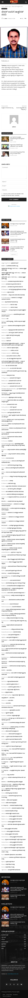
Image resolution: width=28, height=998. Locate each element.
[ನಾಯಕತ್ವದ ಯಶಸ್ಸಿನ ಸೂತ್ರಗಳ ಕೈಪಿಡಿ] (5, 225)
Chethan (3, 539)
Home (2, 6)
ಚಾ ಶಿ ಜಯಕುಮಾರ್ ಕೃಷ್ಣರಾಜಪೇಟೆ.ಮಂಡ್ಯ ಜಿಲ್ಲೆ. (10, 343)
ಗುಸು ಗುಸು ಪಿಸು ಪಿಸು (10, 458)
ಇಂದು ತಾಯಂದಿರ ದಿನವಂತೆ (15, 580)
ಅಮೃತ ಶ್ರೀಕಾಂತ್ (4, 697)
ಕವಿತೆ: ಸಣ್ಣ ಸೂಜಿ (13, 407)
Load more (13, 254)
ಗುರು (7, 318)
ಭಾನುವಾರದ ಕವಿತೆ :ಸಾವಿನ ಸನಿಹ (16, 409)
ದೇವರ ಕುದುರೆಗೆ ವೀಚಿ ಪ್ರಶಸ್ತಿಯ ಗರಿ (12, 731)
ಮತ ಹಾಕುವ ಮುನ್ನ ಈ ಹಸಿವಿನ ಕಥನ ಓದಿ (15, 281)
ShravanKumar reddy (6, 784)
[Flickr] (14, 984)
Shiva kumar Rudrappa (6, 504)
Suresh (3, 265)
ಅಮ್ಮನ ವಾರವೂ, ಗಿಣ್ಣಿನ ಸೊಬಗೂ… (13, 689)
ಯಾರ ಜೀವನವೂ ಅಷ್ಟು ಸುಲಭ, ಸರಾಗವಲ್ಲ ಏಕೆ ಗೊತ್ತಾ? (15, 583)
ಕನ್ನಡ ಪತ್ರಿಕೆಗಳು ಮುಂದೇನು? (14, 710)
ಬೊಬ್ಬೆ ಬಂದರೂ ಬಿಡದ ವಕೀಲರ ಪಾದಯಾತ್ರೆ (16, 294)
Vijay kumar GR (4, 508)
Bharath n (3, 501)
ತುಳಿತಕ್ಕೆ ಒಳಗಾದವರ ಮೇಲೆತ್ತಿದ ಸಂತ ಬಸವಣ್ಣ (14, 618)
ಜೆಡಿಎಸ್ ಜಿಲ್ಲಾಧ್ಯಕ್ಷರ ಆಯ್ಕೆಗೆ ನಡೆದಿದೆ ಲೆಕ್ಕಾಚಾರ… (16, 559)
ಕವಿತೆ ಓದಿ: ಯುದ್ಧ (15, 353)
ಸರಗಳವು (11, 480)
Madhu (3, 753)
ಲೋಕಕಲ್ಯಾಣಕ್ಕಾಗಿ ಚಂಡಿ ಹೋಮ (11, 793)
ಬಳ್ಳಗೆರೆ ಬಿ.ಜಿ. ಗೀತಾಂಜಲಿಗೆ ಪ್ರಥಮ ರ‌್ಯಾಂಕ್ (14, 746)
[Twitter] (11, 22)
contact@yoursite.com (12, 974)
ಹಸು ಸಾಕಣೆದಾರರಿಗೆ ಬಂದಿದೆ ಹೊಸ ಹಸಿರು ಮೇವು (15, 491)
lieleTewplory (4, 393)
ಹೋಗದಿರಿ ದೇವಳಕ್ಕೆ (17, 632)
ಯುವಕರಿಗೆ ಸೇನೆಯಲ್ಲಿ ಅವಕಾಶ (13, 573)
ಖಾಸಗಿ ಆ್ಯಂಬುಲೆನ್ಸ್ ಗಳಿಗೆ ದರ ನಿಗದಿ (13, 412)
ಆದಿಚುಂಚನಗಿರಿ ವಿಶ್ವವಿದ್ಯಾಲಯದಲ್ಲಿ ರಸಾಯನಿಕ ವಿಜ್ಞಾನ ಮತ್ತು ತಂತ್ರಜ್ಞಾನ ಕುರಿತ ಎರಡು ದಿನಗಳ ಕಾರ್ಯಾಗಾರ (18, 233)
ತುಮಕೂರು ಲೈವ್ (8, 6)
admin (6, 18)
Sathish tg (3, 573)
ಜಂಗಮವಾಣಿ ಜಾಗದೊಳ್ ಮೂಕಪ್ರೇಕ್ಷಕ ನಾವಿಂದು (16, 585)
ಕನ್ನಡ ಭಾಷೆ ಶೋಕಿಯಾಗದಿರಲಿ (12, 681)
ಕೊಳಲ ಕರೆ (8, 338)
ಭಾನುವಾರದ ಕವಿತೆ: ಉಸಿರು (12, 404)
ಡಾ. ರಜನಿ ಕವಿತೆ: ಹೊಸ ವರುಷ (11, 365)
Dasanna (3, 781)
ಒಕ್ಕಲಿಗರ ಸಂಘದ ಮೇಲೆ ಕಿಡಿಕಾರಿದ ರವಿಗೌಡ (14, 736)
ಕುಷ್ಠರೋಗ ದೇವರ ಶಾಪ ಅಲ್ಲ (7, 107)
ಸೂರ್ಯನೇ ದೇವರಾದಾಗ (14, 604)
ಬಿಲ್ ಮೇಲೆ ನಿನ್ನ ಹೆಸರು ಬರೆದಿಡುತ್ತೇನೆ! (14, 488)
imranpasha (4, 310)
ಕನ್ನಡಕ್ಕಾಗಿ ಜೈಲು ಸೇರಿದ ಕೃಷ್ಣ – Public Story (9, 268)
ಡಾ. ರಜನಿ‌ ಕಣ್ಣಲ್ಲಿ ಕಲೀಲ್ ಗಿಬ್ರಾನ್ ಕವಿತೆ (14, 358)
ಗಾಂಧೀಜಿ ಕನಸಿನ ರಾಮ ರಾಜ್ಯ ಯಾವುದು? (15, 501)
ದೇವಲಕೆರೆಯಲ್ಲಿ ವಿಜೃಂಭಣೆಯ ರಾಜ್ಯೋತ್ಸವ (14, 781)
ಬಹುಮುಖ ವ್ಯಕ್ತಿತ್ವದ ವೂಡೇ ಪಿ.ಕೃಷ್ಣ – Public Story (10, 272)
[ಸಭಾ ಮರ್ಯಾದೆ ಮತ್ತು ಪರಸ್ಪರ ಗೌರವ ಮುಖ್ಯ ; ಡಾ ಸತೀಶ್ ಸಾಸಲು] (5, 154)
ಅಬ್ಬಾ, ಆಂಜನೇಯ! (10, 774)
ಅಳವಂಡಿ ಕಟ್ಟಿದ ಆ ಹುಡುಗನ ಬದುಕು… (13, 813)
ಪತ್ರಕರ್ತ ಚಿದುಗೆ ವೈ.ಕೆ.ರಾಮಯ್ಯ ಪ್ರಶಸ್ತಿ (13, 335)
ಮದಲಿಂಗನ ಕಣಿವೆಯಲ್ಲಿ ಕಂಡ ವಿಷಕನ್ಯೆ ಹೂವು (15, 494)
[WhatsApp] (18, 22)
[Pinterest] (14, 22)
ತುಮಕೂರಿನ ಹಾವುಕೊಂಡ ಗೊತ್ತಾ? (16, 805)
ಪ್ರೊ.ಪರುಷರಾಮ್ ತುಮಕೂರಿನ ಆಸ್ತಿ (11, 301)
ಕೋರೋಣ (10, 441)
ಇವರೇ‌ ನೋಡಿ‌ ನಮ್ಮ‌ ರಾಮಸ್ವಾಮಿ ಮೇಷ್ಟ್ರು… (15, 465)
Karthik (3, 670)
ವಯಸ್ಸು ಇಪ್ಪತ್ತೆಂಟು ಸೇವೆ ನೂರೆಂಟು (15, 816)
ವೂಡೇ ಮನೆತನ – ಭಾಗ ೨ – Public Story (9, 277)
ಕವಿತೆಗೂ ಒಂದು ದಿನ (14, 350)
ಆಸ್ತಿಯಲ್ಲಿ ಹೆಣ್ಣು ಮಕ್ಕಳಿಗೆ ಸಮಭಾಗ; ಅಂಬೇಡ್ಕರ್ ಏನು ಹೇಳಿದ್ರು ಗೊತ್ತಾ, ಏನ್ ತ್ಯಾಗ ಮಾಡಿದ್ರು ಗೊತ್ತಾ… (13, 445)
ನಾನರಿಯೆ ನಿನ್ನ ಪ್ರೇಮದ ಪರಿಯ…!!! (12, 684)
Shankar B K (4, 661)
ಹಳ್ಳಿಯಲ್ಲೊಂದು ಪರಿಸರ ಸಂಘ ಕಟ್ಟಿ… (15, 397)
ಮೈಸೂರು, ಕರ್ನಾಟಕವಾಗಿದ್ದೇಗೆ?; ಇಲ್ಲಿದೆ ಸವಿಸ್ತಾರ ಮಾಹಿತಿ (15, 839)
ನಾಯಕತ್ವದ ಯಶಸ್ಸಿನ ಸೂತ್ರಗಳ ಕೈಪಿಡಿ (17, 223)
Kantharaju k (4, 640)
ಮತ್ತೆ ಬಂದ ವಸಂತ (10, 292)
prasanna (3, 286)
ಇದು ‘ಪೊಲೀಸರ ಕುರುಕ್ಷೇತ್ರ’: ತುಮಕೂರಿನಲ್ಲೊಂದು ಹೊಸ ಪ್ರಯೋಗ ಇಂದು (17, 139)
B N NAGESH (4, 294)
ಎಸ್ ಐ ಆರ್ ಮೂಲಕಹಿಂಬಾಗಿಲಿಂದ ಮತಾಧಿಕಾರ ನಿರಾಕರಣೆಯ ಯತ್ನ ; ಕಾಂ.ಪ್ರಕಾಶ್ (17, 248)
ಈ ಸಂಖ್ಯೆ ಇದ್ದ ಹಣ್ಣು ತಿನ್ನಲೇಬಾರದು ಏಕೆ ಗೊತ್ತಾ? (17, 289)
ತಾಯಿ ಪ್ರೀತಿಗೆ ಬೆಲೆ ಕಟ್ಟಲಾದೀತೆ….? (14, 634)
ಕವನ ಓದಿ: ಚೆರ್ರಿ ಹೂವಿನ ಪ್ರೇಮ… (13, 347)
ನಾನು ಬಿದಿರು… (9, 670)
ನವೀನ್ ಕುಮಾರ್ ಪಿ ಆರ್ (5, 588)
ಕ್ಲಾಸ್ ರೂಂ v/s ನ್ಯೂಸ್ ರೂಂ (16, 552)
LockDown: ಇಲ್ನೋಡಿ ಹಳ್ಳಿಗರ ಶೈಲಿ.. (13, 715)
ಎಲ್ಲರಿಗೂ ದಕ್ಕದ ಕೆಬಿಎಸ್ (10, 861)
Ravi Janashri (4, 525)
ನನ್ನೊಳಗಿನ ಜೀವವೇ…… (9, 692)
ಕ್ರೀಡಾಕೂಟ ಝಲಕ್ (14, 263)
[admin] (2, 18)
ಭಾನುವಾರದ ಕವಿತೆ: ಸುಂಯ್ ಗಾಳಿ (15, 380)
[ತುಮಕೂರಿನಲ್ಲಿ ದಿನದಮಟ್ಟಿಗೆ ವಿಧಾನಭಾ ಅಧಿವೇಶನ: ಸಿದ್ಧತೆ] (5, 241)
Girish (2, 736)
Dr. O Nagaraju (4, 761)
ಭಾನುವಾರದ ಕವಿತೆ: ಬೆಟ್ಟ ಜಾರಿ (15, 378)
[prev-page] (2, 159)
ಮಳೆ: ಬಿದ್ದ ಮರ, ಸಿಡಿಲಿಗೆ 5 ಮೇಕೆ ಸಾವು (16, 332)
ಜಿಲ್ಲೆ (2, 155)
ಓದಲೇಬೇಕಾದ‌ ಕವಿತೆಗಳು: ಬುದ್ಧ (12, 265)
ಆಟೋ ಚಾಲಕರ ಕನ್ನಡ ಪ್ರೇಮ (12, 800)
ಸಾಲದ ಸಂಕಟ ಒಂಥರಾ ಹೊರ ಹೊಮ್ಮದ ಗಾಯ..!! (16, 592)
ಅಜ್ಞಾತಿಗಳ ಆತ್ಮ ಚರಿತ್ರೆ (9, 712)
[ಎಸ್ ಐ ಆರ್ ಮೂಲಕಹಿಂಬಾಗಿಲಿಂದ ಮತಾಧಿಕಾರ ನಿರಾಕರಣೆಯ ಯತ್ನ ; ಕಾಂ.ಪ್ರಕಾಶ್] (5, 248)
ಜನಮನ (3, 148)
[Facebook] (7, 22)
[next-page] (5, 159)
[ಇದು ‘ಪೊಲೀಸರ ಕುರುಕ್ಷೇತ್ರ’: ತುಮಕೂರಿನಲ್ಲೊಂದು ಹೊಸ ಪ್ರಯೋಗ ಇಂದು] (5, 139)
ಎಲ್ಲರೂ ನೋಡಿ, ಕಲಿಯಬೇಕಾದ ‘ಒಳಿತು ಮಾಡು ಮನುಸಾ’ (16, 486)
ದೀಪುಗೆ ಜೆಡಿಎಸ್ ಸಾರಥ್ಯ (10, 864)
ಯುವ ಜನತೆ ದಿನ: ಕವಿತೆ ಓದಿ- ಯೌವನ (13, 355)
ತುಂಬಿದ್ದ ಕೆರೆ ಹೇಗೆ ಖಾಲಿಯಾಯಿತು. (14, 869)
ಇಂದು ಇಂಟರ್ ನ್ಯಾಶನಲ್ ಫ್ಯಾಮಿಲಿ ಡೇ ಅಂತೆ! (13, 570)
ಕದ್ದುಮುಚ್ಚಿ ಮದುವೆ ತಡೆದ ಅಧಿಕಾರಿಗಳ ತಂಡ (16, 329)
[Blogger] (6, 984)
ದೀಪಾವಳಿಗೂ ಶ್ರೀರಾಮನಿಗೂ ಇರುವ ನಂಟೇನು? (13, 854)
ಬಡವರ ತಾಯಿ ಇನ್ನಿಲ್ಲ (11, 483)
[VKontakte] (21, 984)
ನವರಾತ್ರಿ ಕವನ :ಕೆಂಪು (10, 375)
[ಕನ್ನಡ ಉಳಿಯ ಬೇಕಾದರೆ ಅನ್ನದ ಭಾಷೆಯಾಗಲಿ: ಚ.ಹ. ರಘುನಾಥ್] (5, 146)
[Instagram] (17, 984)
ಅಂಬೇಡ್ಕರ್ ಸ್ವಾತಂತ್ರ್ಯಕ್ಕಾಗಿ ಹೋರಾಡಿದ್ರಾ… (16, 525)
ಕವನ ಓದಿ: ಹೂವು (13, 304)
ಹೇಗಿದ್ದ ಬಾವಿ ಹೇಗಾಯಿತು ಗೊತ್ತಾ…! (17, 629)
